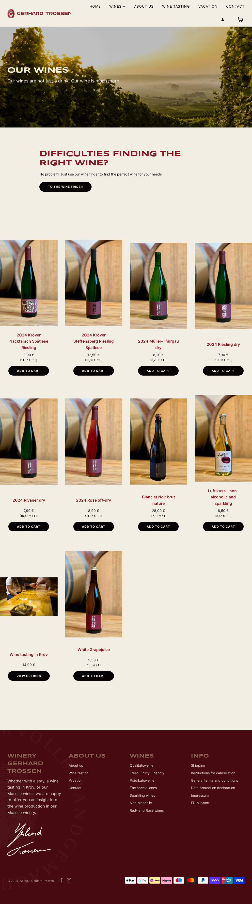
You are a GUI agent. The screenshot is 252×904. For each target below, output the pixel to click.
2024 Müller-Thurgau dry (158, 344)
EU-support (200, 803)
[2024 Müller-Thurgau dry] (158, 286)
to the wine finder (65, 187)
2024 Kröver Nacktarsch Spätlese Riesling (28, 341)
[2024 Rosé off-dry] (94, 441)
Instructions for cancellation (213, 773)
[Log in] (223, 19)
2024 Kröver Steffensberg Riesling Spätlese (93, 341)
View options (28, 676)
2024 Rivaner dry (29, 500)
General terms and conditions (214, 780)
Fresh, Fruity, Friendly (147, 773)
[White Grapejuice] (94, 594)
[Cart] (241, 19)
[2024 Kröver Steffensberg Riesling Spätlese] (94, 283)
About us (144, 6)
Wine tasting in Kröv (29, 654)
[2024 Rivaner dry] (29, 441)
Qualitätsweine (141, 765)
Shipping (198, 765)
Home (95, 6)
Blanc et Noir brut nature (158, 500)
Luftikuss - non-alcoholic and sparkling (223, 497)
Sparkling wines (142, 795)
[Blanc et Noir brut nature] (158, 441)
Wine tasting (176, 6)
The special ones (143, 788)
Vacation (208, 6)
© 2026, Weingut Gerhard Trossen (30, 881)
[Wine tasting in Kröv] (29, 596)
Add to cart (28, 371)
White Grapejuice (94, 649)
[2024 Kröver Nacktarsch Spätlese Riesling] (29, 283)
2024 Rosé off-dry (93, 500)
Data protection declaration (213, 788)
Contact (235, 6)
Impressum (200, 795)
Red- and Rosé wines (147, 810)
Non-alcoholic (141, 803)
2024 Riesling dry (223, 344)
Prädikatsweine (142, 780)
